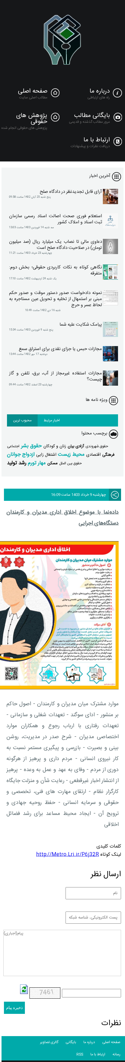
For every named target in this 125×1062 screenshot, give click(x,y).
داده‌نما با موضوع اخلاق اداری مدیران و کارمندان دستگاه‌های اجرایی (62, 518)
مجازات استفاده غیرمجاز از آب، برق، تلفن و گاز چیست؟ (55, 376)
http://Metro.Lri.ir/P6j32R (67, 855)
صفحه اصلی (32, 91)
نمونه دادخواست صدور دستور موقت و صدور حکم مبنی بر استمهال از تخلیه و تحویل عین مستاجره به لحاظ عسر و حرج (55, 299)
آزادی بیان (76, 446)
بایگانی (71, 1042)
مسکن (52, 463)
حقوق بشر (31, 446)
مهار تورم (37, 463)
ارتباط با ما (96, 140)
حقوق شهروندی (97, 446)
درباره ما (100, 91)
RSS (79, 1054)
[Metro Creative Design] (62, 41)
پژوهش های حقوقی (31, 119)
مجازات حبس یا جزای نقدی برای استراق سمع (60, 349)
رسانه (116, 1054)
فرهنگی (108, 454)
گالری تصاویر (49, 1042)
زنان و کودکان (54, 446)
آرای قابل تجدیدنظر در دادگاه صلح (71, 192)
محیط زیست (71, 454)
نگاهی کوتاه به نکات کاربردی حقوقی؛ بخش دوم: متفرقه (55, 270)
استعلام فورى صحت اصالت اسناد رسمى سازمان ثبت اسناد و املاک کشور (55, 219)
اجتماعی (13, 446)
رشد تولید (16, 463)
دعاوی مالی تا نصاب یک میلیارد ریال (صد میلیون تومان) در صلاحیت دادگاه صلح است (55, 245)
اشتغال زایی (46, 454)
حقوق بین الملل (70, 463)
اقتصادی (93, 454)
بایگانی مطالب (92, 116)
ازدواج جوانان (21, 454)
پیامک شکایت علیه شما (80, 325)
